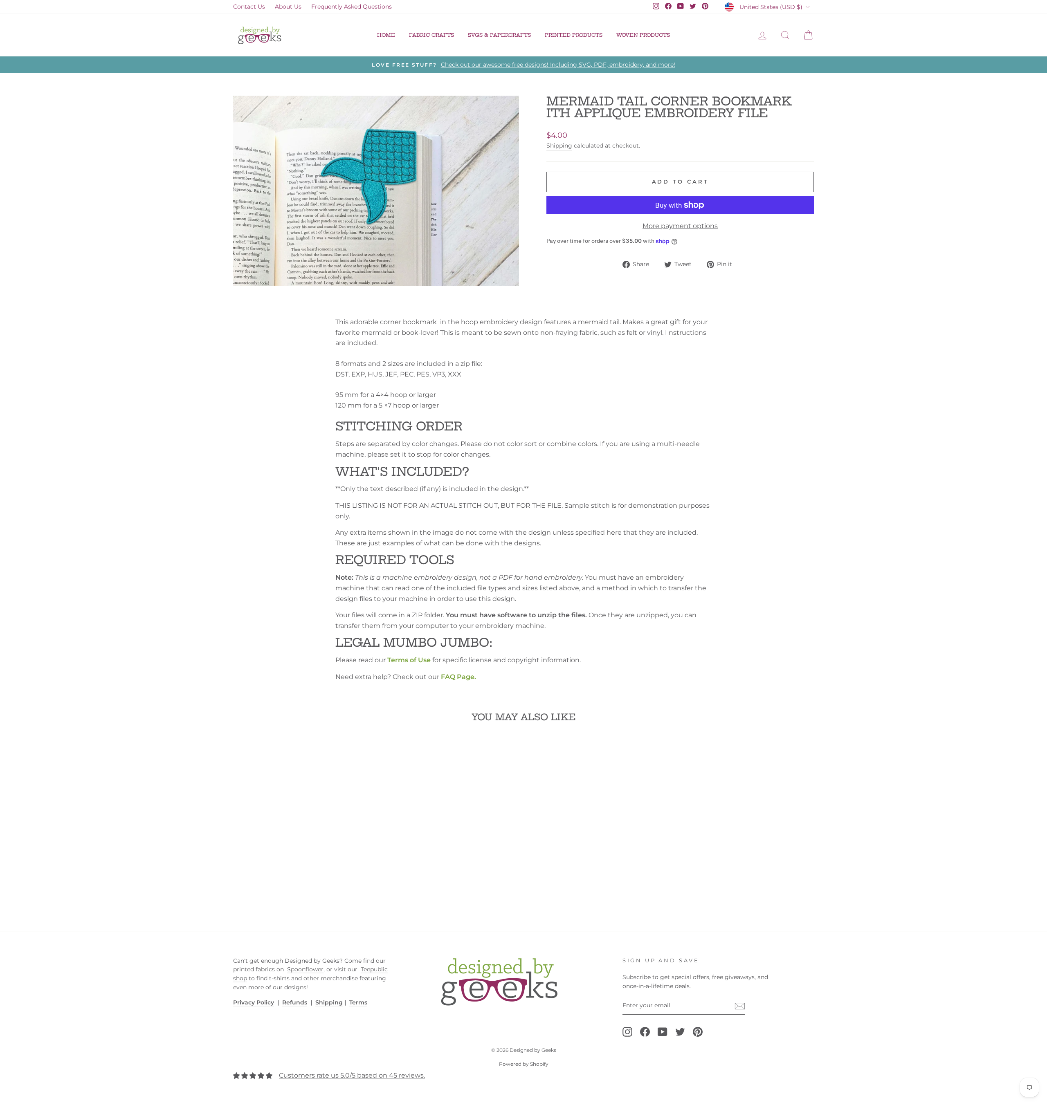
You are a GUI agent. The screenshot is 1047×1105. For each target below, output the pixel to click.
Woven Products (643, 35)
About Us (288, 6)
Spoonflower (305, 969)
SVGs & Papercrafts (499, 35)
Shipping (559, 145)
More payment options (680, 226)
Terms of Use (409, 660)
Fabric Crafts (431, 35)
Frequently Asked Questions (351, 6)
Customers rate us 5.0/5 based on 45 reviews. (352, 1075)
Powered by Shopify (523, 1064)
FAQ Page (457, 677)
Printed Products (573, 35)
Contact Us (249, 6)
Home (386, 35)
